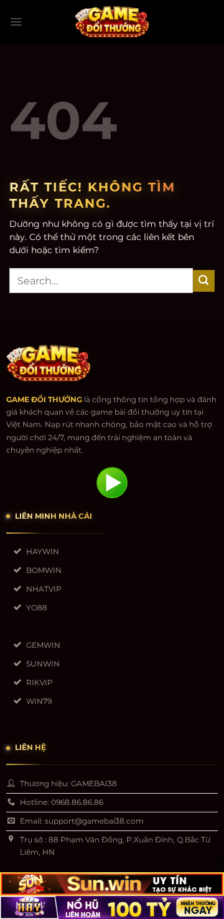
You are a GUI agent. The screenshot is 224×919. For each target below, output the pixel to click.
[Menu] (15, 21)
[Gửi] (204, 281)
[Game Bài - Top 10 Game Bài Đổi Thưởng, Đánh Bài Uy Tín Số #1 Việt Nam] (112, 22)
